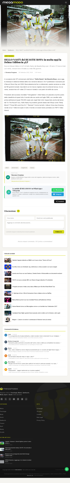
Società (2, 432)
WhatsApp (58, 190)
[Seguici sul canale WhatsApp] (67, 469)
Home (4, 50)
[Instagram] (9, 399)
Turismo (2, 423)
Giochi (2, 417)
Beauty (2, 429)
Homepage (40, 408)
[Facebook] (1, 399)
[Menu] (65, 2)
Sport (1, 426)
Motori (2, 408)
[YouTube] (14, 399)
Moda (1, 414)
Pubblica (58, 232)
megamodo (24, 167)
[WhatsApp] (26, 399)
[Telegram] (22, 399)
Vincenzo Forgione (11, 72)
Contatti (39, 414)
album (7, 167)
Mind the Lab (30, 475)
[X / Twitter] (5, 399)
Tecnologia (3, 411)
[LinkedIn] (18, 399)
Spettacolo (11, 50)
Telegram (58, 194)
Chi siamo (39, 411)
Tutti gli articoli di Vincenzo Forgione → (20, 181)
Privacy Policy (41, 420)
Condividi (61, 201)
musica (32, 167)
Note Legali (40, 417)
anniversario (15, 167)
